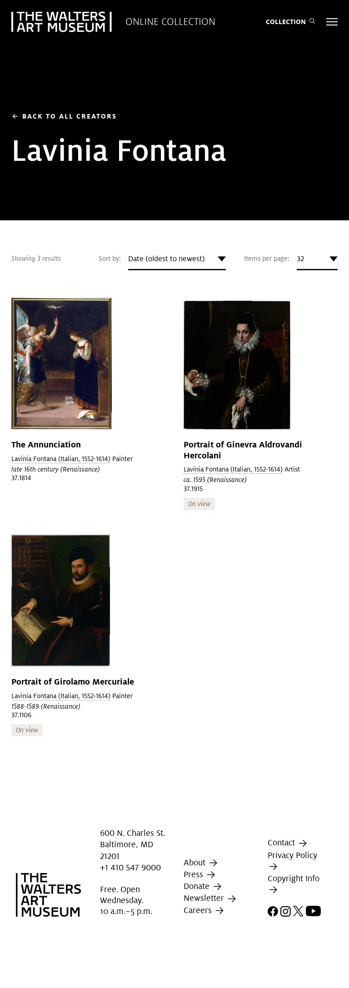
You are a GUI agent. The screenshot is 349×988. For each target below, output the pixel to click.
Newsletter (205, 898)
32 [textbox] (300, 258)
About (196, 862)
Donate (198, 886)
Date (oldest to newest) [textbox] (166, 258)
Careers (199, 910)
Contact (282, 842)
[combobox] (177, 259)
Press (194, 874)
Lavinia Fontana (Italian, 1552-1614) (60, 459)
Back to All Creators (64, 116)
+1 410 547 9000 (130, 867)
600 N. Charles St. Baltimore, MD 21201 (132, 844)
